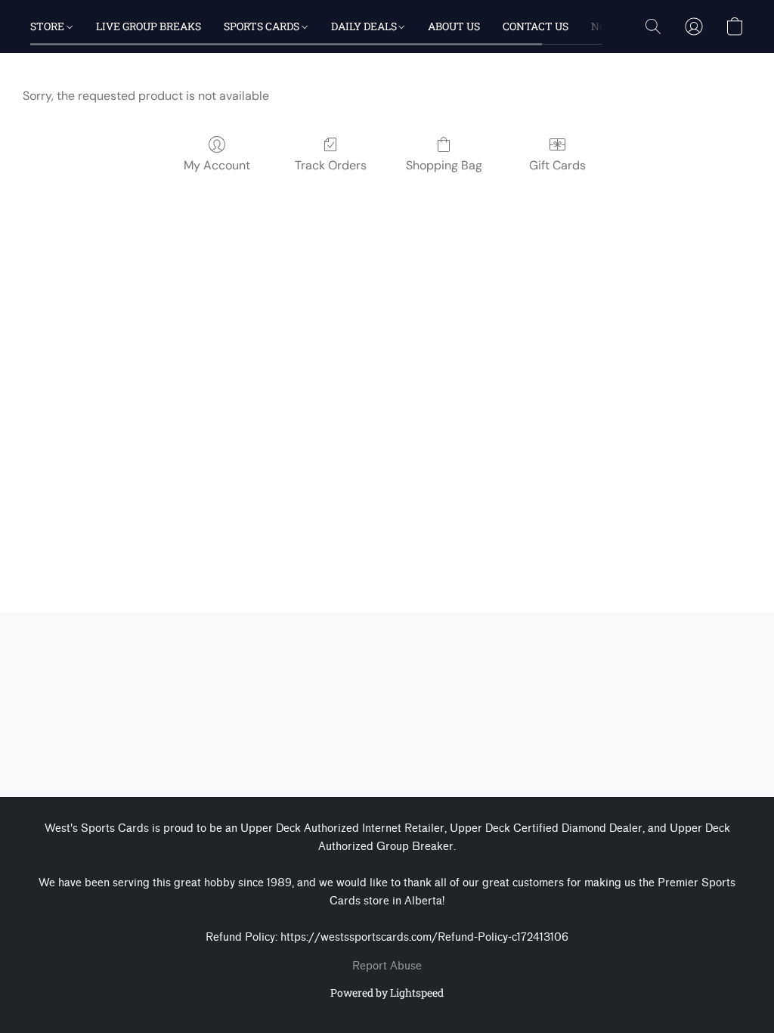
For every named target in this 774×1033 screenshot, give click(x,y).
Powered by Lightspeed (387, 992)
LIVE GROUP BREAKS (148, 26)
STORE (48, 26)
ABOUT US (454, 26)
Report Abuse (387, 966)
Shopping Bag (444, 165)
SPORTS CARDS (263, 26)
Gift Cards (557, 165)
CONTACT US (535, 26)
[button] (653, 26)
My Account (217, 165)
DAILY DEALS (365, 26)
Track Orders (331, 165)
